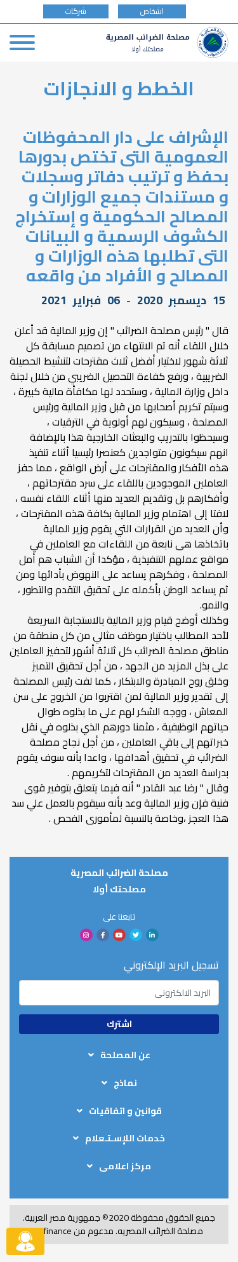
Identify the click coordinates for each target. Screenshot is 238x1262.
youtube (119, 935)
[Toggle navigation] (22, 42)
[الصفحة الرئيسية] (167, 42)
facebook (102, 935)
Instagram (86, 935)
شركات (75, 11)
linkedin (152, 935)
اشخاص (152, 11)
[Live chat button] (25, 1241)
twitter (135, 935)
